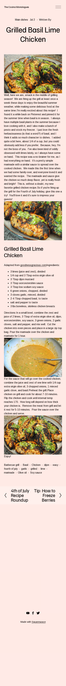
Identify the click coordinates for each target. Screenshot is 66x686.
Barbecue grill (11, 465)
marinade (9, 472)
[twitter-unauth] (38, 613)
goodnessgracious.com (33, 265)
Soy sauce (36, 472)
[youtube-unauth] (27, 613)
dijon (46, 465)
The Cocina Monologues (16, 7)
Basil (25, 465)
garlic (24, 468)
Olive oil (22, 472)
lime (43, 468)
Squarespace (39, 621)
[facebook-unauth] (33, 613)
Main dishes (21, 19)
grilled (34, 468)
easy (55, 465)
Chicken (36, 465)
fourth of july (11, 468)
